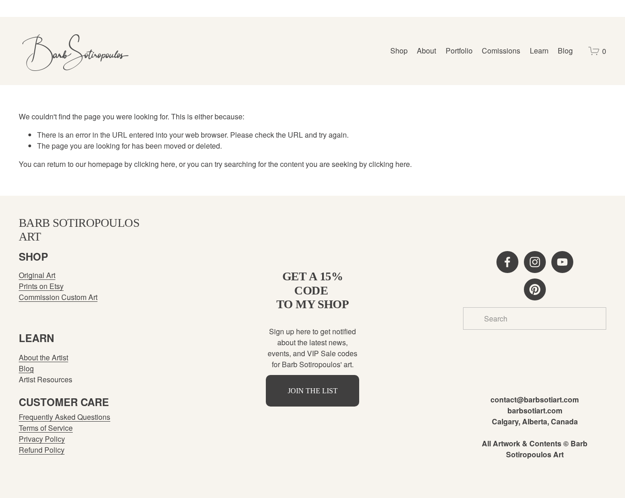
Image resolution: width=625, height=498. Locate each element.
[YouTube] (562, 262)
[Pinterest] (535, 289)
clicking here (154, 164)
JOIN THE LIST (313, 391)
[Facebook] (507, 262)
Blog (565, 50)
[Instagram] (535, 262)
